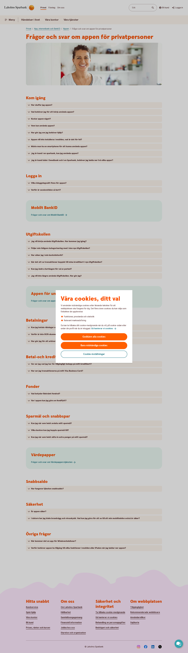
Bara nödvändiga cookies (94, 345)
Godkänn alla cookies (94, 336)
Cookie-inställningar (94, 354)
